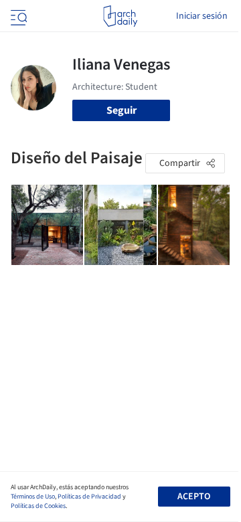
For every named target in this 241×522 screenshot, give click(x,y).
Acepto (193, 496)
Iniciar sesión (202, 16)
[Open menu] (17, 16)
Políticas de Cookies (38, 506)
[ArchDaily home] (120, 16)
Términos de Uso (33, 496)
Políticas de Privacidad (89, 496)
